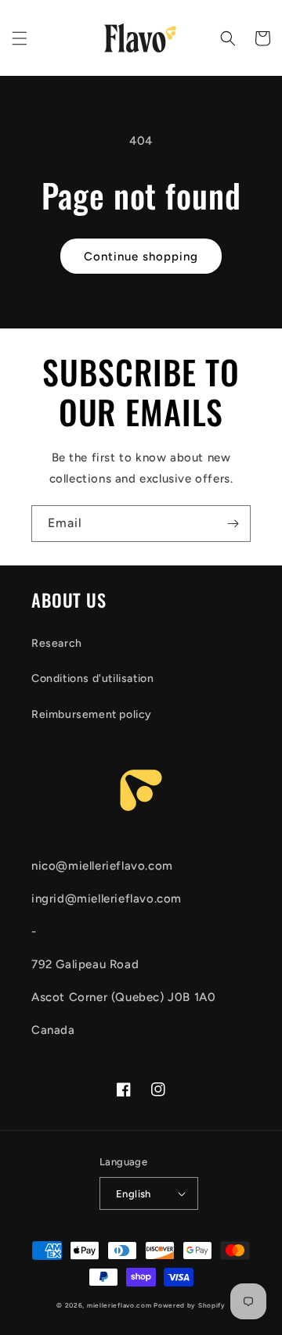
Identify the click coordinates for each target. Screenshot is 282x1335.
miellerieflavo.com (119, 1305)
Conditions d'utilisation (92, 678)
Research (56, 643)
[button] (19, 38)
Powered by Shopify (190, 1305)
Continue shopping (141, 256)
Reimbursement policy (91, 714)
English (133, 1194)
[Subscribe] (232, 523)
